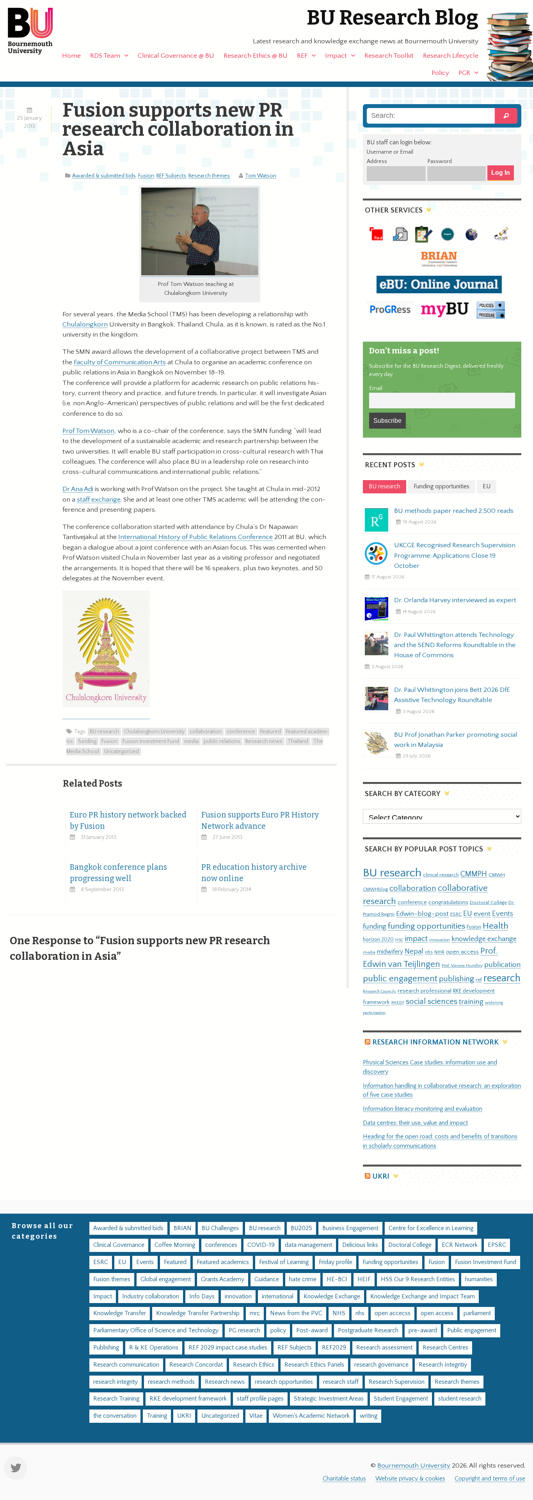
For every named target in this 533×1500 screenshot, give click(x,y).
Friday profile (335, 1262)
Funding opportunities (390, 1262)
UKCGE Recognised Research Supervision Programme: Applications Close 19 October (454, 555)
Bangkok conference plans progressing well (118, 873)
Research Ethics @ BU (256, 56)
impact (416, 938)
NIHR (439, 952)
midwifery (390, 952)
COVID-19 (261, 1245)
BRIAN (183, 1228)
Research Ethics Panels (314, 1365)
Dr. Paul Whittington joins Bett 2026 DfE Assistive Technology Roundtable (452, 695)
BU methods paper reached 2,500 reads (453, 511)
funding (87, 741)
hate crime (302, 1279)
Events (502, 914)
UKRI (380, 1176)
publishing (456, 979)
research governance (381, 1365)
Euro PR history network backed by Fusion (128, 820)
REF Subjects (171, 176)
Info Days (202, 1296)
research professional (424, 991)
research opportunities (284, 1382)
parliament (477, 1313)
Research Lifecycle (450, 56)
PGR (464, 73)
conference (241, 732)
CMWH (497, 875)
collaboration (206, 732)
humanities (479, 1279)
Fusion (146, 176)
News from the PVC (296, 1313)
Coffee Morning (175, 1245)
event (482, 914)
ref (479, 979)
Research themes (209, 176)
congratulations (448, 902)
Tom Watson (260, 176)
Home (71, 56)
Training (157, 1416)
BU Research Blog (392, 17)
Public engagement (471, 1330)
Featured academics (223, 1262)
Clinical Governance (118, 1245)
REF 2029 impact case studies (227, 1347)
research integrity (115, 1382)
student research (459, 1398)
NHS (338, 1313)
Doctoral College (488, 902)
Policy (440, 73)
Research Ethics (253, 1365)
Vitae (256, 1416)
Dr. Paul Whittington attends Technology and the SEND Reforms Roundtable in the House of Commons (454, 645)
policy (278, 1330)
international (277, 1296)
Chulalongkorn (85, 324)
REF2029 (334, 1347)
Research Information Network (435, 1042)
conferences (221, 1245)
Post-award (312, 1330)
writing (368, 1416)
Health (495, 926)
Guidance (266, 1279)
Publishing (106, 1347)
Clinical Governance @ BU (176, 56)
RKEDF (397, 1002)
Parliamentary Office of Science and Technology (156, 1330)
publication (502, 964)
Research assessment (384, 1347)
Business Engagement (350, 1228)
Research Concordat (196, 1365)
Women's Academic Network (311, 1416)
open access (462, 952)
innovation (439, 939)
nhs (429, 952)
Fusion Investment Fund (151, 741)
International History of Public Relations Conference (195, 537)
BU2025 (301, 1228)
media (191, 741)
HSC (399, 940)
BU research (104, 732)
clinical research (441, 875)
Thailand (298, 741)
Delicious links (360, 1245)
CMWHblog (375, 889)
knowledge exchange (484, 939)
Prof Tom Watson (88, 431)
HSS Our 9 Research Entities (418, 1279)
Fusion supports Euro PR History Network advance (260, 820)
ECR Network (460, 1245)
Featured (270, 732)
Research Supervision (397, 1382)
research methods (171, 1382)
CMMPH (473, 874)
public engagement (400, 979)
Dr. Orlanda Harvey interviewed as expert (455, 600)
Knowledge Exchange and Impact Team (422, 1296)
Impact (336, 56)
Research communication (126, 1365)
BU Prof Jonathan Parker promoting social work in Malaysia (455, 740)
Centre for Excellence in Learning (431, 1228)
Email (375, 388)
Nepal (414, 951)
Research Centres (445, 1347)
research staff (341, 1382)
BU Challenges (220, 1228)
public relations (222, 741)
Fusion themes (111, 1279)
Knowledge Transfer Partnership (198, 1313)
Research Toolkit (389, 56)
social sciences (431, 1001)
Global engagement (165, 1279)
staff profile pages (260, 1398)
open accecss (392, 1313)
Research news (263, 741)
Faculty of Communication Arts (120, 362)
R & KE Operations (153, 1347)
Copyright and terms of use (490, 1478)
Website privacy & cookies (410, 1478)
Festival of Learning (284, 1262)
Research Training (116, 1398)
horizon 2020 (378, 939)
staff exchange (99, 500)
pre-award (423, 1330)
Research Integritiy (443, 1365)
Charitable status (344, 1478)
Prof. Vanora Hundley (462, 965)
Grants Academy (222, 1279)
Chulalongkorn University (154, 732)
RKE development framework (188, 1398)
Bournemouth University (37, 31)
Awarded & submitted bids (104, 176)
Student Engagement (401, 1398)
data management (308, 1245)
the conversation (115, 1416)
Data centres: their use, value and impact (415, 1123)
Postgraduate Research (368, 1330)
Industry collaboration (150, 1296)
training (471, 1001)
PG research (244, 1330)
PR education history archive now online (254, 873)
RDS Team (105, 56)
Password (439, 161)
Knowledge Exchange (332, 1296)
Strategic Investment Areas (329, 1398)
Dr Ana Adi (77, 489)
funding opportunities (426, 926)
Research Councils (379, 991)
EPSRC (497, 1245)
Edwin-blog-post (422, 914)
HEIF (364, 1279)
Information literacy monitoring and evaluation (422, 1109)
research (502, 978)
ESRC (456, 914)
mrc (255, 1313)
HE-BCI (337, 1279)
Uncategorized (121, 751)
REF (302, 56)
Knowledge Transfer (119, 1313)
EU (467, 914)
